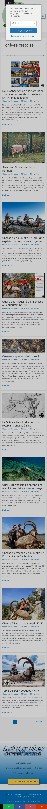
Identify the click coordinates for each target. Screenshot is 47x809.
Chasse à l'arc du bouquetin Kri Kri (23, 623)
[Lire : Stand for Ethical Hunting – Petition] (23, 147)
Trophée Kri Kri (29, 101)
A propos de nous (23, 762)
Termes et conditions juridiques (18, 767)
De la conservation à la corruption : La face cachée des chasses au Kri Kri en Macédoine (23, 94)
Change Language (24, 30)
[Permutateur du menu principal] (42, 16)
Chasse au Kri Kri (17, 101)
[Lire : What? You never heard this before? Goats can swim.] (23, 469)
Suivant (40, 722)
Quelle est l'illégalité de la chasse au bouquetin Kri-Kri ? (22, 303)
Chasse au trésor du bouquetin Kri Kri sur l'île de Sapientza (23, 554)
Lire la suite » (7, 124)
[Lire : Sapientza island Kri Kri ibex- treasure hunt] (23, 533)
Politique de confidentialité (23, 772)
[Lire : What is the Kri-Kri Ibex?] (23, 345)
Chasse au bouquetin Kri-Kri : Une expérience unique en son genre (23, 239)
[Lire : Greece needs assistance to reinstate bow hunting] (23, 405)
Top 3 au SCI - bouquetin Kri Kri (21, 690)
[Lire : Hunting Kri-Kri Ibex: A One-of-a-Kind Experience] (23, 218)
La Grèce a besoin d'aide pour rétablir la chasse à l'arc (20, 424)
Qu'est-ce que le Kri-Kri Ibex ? (20, 356)
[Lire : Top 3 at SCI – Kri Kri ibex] (23, 671)
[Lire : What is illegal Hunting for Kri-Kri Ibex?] (23, 285)
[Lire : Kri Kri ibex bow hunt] (23, 603)
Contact (38, 767)
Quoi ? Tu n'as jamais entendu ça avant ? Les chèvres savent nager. (23, 486)
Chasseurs (6, 101)
